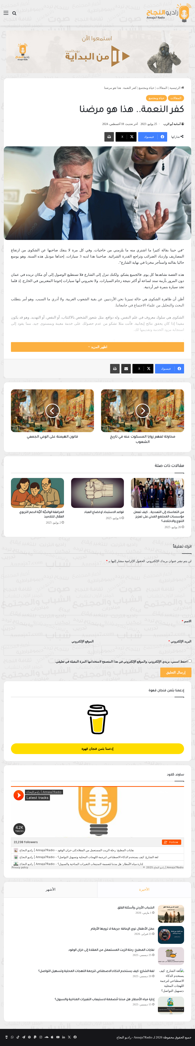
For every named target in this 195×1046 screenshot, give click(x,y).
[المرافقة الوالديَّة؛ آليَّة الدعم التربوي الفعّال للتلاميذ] (37, 493)
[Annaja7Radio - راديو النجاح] (168, 12)
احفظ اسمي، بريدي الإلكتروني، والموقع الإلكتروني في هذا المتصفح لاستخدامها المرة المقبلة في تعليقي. (121, 661)
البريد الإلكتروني (179, 641)
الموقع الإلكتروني (83, 641)
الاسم (186, 621)
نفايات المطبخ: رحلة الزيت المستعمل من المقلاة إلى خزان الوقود (111, 950)
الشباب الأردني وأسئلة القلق (135, 908)
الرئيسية (175, 88)
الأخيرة (144, 889)
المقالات (161, 88)
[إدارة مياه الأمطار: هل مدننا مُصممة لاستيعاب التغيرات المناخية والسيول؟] (171, 1005)
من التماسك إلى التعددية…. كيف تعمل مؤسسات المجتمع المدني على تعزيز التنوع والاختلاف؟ (158, 517)
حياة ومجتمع (146, 88)
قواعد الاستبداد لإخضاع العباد (104, 512)
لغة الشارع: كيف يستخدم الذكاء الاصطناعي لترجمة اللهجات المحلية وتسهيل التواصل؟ (96, 971)
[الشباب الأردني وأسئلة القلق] (171, 914)
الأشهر (50, 889)
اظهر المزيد (98, 347)
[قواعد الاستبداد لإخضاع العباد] (97, 493)
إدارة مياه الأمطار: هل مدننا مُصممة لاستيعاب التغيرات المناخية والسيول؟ (104, 999)
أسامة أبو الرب (171, 124)
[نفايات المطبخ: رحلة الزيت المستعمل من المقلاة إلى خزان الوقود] (171, 956)
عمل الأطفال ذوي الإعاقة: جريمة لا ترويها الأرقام (122, 929)
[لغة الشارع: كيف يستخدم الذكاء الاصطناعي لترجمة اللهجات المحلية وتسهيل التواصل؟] (171, 980)
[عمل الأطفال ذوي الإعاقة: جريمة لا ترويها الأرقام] (171, 935)
